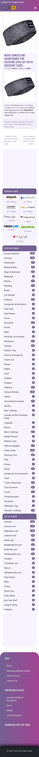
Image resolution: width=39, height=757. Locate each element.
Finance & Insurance (19, 355)
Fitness (19, 364)
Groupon (19, 383)
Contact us (12, 680)
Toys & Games (19, 487)
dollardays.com (19, 531)
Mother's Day (26, 124)
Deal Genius (19, 313)
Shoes (19, 469)
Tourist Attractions (19, 482)
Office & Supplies (19, 446)
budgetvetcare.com (19, 545)
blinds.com (19, 540)
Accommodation (19, 253)
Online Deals (9, 127)
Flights (19, 369)
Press (9, 705)
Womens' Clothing (19, 510)
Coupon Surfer (19, 605)
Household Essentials (19, 401)
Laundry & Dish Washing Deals (19, 416)
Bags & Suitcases (19, 272)
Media (10, 710)
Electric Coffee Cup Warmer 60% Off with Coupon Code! (10, 140)
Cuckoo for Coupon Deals (12, 2)
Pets (19, 459)
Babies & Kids (19, 267)
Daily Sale (19, 309)
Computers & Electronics (19, 304)
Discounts (19, 323)
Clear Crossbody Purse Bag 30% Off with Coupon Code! (29, 140)
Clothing (19, 299)
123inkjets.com (19, 563)
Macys (19, 427)
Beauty (19, 281)
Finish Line (19, 359)
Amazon (15, 122)
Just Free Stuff (19, 600)
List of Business (14, 715)
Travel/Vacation (19, 496)
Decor (19, 318)
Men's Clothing (19, 432)
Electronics (19, 341)
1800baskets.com (19, 554)
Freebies (19, 378)
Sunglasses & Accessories (19, 473)
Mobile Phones (19, 436)
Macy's (19, 568)
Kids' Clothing (19, 410)
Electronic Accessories (19, 336)
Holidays (19, 387)
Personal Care (19, 455)
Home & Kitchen (15, 124)
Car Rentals (19, 295)
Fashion (19, 346)
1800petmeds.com (19, 572)
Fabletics (19, 609)
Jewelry (19, 406)
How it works (13, 676)
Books (19, 290)
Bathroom (19, 276)
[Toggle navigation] (35, 7)
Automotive (19, 262)
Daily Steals (19, 595)
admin (28, 68)
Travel (19, 492)
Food (19, 373)
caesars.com (19, 526)
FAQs (9, 666)
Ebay (19, 332)
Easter (19, 327)
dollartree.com (19, 549)
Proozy (19, 464)
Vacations (19, 501)
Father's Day (19, 350)
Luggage (19, 422)
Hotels (19, 396)
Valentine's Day (19, 506)
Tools (19, 478)
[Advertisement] (19, 168)
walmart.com (19, 535)
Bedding (19, 286)
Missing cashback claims (18, 671)
